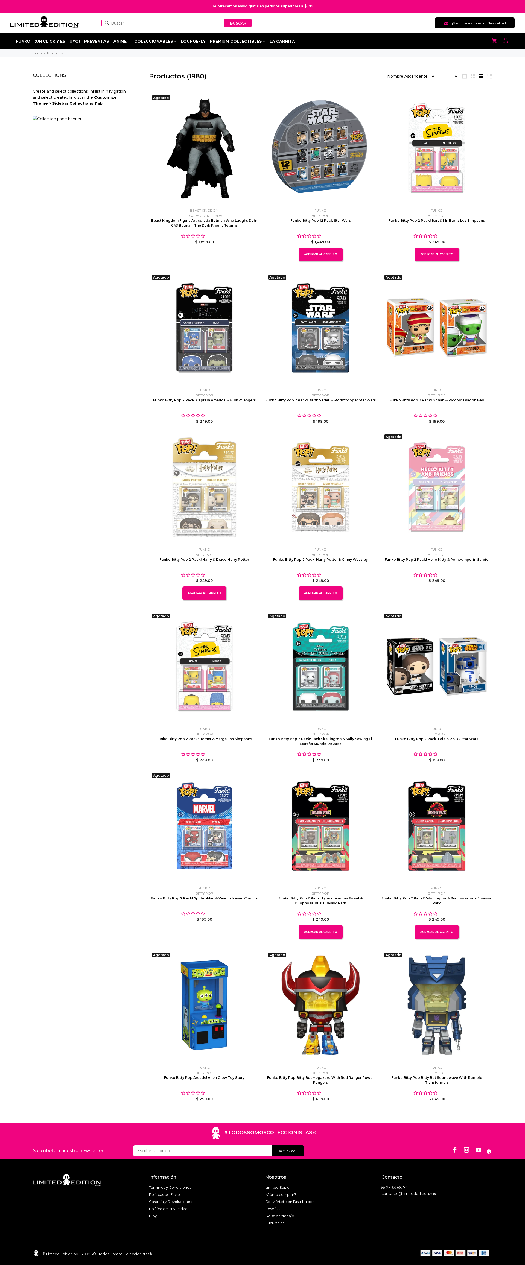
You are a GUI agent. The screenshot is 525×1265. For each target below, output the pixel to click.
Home (37, 53)
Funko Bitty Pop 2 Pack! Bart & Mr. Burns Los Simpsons (437, 220)
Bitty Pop (320, 216)
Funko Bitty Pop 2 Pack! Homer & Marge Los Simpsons (204, 739)
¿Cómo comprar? (280, 1194)
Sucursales (274, 1223)
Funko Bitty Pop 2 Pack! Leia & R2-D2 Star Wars (436, 739)
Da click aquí (288, 1151)
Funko (320, 210)
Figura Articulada (204, 216)
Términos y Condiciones (170, 1187)
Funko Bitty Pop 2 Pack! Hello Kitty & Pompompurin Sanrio (437, 559)
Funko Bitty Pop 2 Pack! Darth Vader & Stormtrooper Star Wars (321, 400)
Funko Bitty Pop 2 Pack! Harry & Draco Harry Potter (204, 559)
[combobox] (162, 23)
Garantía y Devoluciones (170, 1201)
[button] (193, 235)
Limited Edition (278, 1187)
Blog (153, 1216)
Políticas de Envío (164, 1194)
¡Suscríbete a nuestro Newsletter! (479, 23)
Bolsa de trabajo (279, 1216)
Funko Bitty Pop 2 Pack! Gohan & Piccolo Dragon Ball (437, 400)
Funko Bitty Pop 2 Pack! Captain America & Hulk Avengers (204, 400)
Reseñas (272, 1208)
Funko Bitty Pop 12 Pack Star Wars (320, 220)
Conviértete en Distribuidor (289, 1201)
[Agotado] (204, 147)
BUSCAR (238, 23)
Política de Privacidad (168, 1208)
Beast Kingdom (204, 210)
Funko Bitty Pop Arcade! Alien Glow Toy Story (204, 1078)
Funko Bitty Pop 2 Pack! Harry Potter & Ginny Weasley (320, 559)
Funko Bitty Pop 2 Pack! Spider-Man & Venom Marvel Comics (204, 898)
